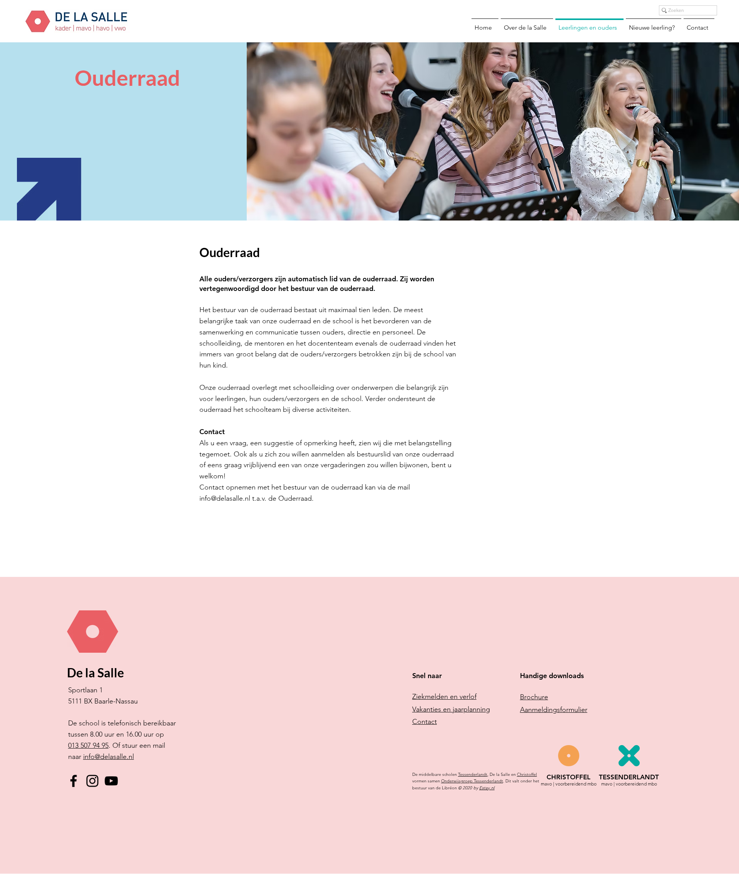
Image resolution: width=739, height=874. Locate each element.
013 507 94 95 (88, 745)
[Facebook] (73, 781)
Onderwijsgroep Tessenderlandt (472, 781)
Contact (424, 721)
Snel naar (427, 675)
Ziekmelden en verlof (444, 696)
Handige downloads (552, 675)
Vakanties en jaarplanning (451, 709)
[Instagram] (92, 781)
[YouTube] (111, 781)
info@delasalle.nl (108, 756)
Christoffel (527, 774)
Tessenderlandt (472, 774)
